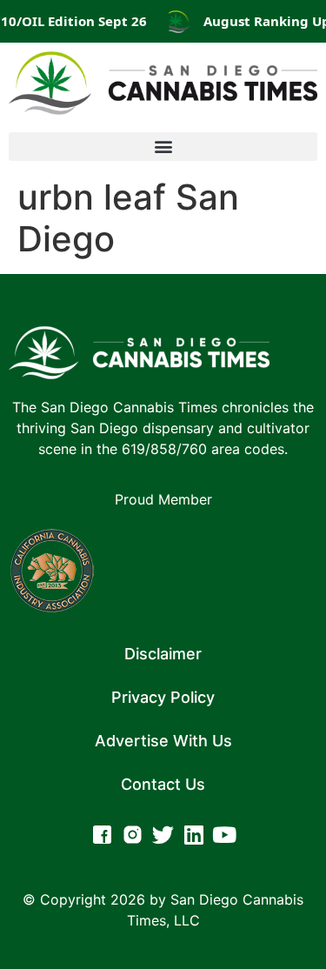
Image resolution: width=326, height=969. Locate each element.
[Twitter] (163, 834)
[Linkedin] (193, 834)
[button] (163, 146)
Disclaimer (163, 654)
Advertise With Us (163, 741)
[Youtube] (224, 834)
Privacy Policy (163, 697)
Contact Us (163, 784)
